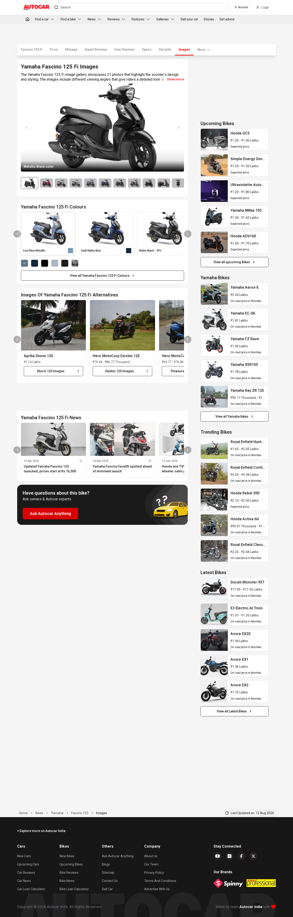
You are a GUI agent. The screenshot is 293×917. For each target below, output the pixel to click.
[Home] (27, 19)
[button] (53, 325)
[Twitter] (253, 856)
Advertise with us (157, 889)
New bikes (67, 856)
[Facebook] (241, 856)
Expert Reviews (96, 49)
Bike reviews (69, 872)
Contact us (110, 881)
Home (23, 813)
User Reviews (124, 49)
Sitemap (108, 872)
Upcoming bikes (71, 864)
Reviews (114, 19)
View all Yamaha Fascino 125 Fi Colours (100, 275)
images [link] (101, 813)
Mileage (71, 49)
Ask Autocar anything (117, 856)
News (92, 19)
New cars (24, 856)
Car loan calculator (31, 889)
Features (138, 19)
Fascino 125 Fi (32, 49)
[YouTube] (218, 856)
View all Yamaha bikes (231, 416)
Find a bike (68, 19)
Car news (24, 881)
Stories (209, 19)
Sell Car (107, 889)
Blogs (106, 864)
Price (54, 49)
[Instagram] (229, 856)
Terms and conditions (160, 881)
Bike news (67, 881)
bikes (39, 813)
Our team (151, 864)
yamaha (57, 813)
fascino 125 (79, 813)
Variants (165, 49)
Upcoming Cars (28, 864)
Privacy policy (154, 872)
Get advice (227, 19)
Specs (146, 49)
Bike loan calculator (74, 889)
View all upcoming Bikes (232, 262)
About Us (150, 856)
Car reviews (26, 872)
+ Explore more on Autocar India (41, 831)
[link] (214, 139)
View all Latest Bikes (232, 711)
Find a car (42, 19)
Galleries (162, 19)
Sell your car (189, 19)
